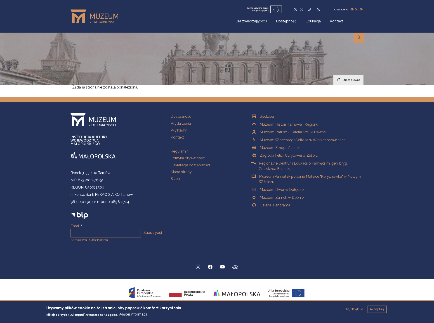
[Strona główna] (96, 16)
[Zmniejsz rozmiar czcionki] (301, 9)
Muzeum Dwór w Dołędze (282, 189)
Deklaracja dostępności (190, 165)
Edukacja (313, 21)
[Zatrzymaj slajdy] (319, 9)
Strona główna (351, 79)
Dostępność (286, 21)
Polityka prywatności (188, 158)
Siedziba (267, 116)
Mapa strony (181, 172)
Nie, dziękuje (353, 309)
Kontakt (336, 21)
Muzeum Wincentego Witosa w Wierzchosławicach (303, 140)
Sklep (175, 179)
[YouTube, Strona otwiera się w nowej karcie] (222, 267)
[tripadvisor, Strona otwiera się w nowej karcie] (235, 267)
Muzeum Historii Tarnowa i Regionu (289, 124)
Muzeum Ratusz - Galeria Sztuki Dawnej (293, 132)
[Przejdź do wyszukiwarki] (359, 38)
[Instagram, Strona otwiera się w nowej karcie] (198, 267)
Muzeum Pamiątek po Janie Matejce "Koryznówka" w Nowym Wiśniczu (310, 179)
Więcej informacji (132, 314)
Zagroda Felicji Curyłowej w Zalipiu (289, 155)
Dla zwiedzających (251, 21)
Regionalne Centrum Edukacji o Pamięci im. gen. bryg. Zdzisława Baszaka (303, 166)
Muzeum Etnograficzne (279, 148)
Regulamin (180, 151)
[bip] (80, 215)
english (356, 9)
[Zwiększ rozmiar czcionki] (296, 9)
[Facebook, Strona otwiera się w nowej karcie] (210, 267)
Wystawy (179, 130)
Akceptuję (377, 309)
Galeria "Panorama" (275, 205)
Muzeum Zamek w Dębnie (282, 197)
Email (75, 226)
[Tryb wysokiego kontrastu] (309, 9)
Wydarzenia (181, 123)
